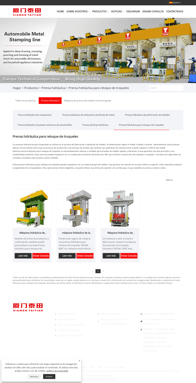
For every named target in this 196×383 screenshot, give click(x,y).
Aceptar (49, 376)
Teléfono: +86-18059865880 (158, 313)
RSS (92, 367)
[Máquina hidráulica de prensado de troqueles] (32, 208)
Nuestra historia (67, 313)
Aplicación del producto (71, 324)
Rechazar (34, 376)
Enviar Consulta (41, 255)
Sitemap (83, 367)
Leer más (23, 255)
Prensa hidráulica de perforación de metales (147, 114)
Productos (31, 88)
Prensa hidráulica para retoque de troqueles (141, 124)
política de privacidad (115, 367)
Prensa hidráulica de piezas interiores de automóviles (45, 124)
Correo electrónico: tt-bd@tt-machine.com (159, 321)
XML (100, 367)
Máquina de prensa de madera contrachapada (114, 321)
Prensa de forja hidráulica (95, 124)
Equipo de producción (70, 335)
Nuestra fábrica (66, 319)
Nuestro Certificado (69, 330)
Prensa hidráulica (53, 88)
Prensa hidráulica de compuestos (35, 114)
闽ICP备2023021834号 (106, 379)
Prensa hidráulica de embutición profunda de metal (88, 114)
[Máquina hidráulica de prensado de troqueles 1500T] (120, 208)
